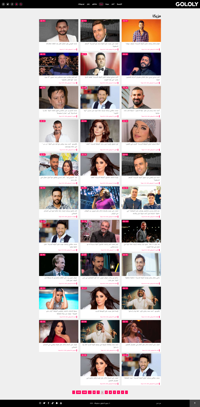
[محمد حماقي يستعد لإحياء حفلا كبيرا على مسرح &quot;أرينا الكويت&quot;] (100, 102)
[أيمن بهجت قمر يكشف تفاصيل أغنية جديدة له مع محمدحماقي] (100, 236)
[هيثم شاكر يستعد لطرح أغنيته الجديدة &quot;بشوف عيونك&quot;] (141, 35)
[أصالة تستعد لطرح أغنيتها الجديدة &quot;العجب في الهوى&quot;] (141, 135)
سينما (107, 4)
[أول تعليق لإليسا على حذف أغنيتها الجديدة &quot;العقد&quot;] (100, 135)
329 (78, 392)
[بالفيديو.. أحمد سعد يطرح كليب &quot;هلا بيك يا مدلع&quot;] (141, 303)
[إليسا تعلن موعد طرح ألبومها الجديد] (100, 303)
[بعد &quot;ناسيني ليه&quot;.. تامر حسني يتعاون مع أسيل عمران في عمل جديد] (58, 169)
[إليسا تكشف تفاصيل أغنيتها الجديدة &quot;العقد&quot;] (100, 169)
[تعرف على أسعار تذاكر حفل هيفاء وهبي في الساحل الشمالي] (58, 336)
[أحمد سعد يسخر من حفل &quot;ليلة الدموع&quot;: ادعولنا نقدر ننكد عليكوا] (141, 102)
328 (84, 392)
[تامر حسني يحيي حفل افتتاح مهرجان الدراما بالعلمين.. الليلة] (141, 68)
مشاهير (94, 4)
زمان (88, 4)
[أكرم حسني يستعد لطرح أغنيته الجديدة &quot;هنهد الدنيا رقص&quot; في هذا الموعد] (100, 68)
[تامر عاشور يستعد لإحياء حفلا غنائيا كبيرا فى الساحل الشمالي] (58, 202)
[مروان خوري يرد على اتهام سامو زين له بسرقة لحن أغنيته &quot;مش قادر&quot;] (58, 269)
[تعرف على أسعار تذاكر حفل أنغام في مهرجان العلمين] (141, 336)
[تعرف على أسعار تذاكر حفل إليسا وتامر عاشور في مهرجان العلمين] (100, 369)
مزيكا (101, 4)
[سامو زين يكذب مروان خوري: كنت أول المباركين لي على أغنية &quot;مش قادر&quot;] (100, 269)
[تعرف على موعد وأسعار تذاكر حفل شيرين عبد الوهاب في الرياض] (100, 202)
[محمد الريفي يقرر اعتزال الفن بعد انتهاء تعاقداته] (58, 35)
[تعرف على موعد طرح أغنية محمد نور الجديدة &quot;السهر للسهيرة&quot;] (100, 35)
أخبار (113, 4)
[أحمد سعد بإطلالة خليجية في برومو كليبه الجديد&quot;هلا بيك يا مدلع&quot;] (100, 336)
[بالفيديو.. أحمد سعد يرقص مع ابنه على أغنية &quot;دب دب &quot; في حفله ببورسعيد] (58, 135)
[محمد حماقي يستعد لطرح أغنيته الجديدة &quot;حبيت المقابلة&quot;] (141, 369)
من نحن (158, 403)
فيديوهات (81, 4)
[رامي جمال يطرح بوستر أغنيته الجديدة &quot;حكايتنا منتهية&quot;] (141, 269)
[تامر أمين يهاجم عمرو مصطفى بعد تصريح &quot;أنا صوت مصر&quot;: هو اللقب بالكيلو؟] (58, 68)
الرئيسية (119, 4)
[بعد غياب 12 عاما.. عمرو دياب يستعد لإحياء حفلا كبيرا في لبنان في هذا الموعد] (141, 236)
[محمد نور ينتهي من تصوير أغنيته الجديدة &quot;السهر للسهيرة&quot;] (141, 169)
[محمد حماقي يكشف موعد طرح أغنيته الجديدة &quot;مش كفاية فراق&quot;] (58, 236)
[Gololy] (187, 4)
